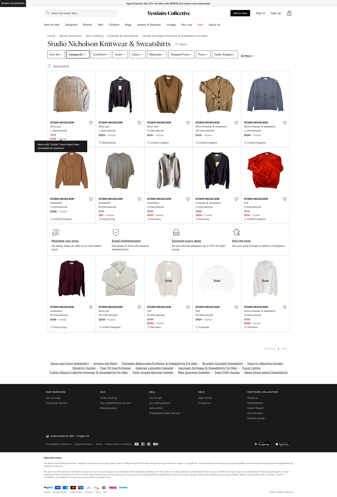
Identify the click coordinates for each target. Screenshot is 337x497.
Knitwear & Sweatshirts (122, 36)
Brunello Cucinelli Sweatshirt (222, 363)
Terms (99, 444)
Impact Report (255, 408)
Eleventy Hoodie (84, 368)
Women (87, 25)
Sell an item (240, 13)
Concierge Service (56, 403)
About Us (214, 25)
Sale (200, 25)
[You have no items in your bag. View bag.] (289, 13)
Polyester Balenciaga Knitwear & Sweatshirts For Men (159, 363)
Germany (89, 492)
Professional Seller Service (164, 413)
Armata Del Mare (105, 363)
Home (51, 36)
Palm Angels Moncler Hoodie (153, 372)
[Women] (95, 24)
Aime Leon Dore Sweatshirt (69, 363)
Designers (71, 25)
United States (76, 492)
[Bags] (134, 24)
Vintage (171, 25)
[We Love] (194, 24)
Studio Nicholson (70, 36)
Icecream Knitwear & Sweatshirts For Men (207, 368)
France (47, 492)
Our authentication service (115, 403)
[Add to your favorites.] (91, 123)
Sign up (276, 13)
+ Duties (62, 139)
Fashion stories (256, 418)
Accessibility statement (58, 444)
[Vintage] (178, 24)
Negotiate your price (65, 241)
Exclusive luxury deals (186, 241)
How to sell (155, 398)
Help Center (205, 398)
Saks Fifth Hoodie (227, 372)
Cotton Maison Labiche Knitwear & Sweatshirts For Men (88, 372)
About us (252, 398)
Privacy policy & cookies (118, 444)
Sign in (260, 13)
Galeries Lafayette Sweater (155, 368)
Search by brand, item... (65, 13)
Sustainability (255, 403)
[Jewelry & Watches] (163, 24)
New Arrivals (51, 25)
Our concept (53, 398)
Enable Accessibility (13, 3)
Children (114, 25)
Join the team (255, 413)
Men (100, 25)
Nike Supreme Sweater (194, 372)
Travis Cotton (251, 368)
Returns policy (108, 408)
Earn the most (241, 241)
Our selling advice (159, 403)
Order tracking (108, 398)
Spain (98, 492)
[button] (289, 13)
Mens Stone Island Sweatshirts (266, 372)
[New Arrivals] (62, 24)
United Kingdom (60, 492)
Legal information (83, 444)
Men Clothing (95, 36)
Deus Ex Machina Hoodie (265, 363)
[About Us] (223, 24)
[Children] (122, 24)
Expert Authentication (126, 241)
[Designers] (80, 24)
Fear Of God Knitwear (115, 368)
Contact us (204, 403)
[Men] (106, 24)
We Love (186, 25)
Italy (105, 492)
